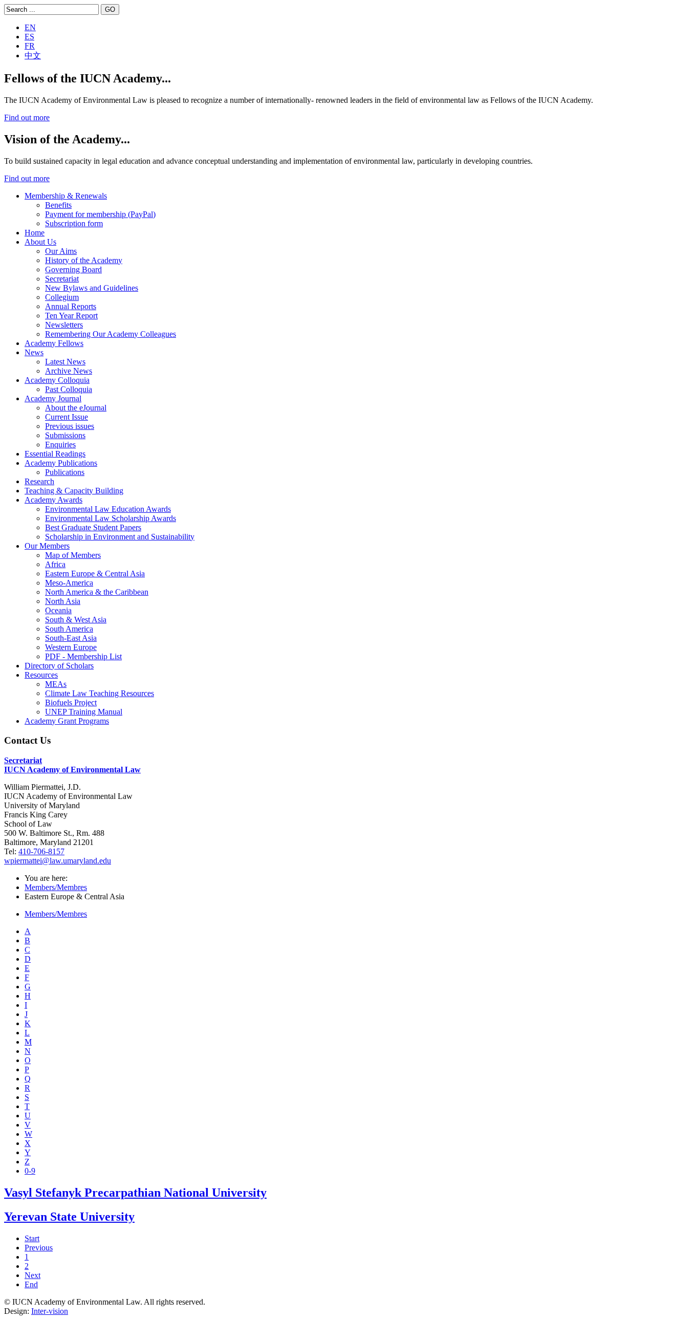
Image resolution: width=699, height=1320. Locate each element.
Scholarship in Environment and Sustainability (119, 536)
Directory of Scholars (59, 665)
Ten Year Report (71, 315)
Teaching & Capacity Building (74, 490)
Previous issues (69, 426)
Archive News (68, 370)
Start (32, 1238)
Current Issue (66, 417)
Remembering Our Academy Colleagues (110, 334)
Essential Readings (55, 453)
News (34, 352)
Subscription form (74, 223)
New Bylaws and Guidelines (91, 288)
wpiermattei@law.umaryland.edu (57, 860)
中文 (33, 55)
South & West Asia (75, 619)
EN (30, 27)
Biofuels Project (71, 702)
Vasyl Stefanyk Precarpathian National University (135, 1192)
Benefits (58, 205)
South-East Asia (71, 638)
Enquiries (60, 444)
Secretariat (62, 278)
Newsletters (64, 324)
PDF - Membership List (83, 656)
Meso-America (69, 582)
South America (69, 628)
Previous (39, 1247)
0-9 (30, 1170)
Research (39, 481)
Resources (41, 674)
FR (30, 45)
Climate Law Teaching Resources (99, 693)
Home (35, 232)
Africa (55, 564)
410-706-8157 (41, 851)
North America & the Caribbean (96, 592)
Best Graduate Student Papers (93, 527)
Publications (64, 472)
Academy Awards (53, 499)
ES (29, 36)
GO (110, 9)
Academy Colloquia (57, 380)
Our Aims (61, 251)
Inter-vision (49, 1311)
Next (32, 1275)
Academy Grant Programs (67, 721)
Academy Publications (61, 463)
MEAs (56, 684)
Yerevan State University (69, 1216)
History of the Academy (83, 260)
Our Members (47, 546)
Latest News (65, 361)
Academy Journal (53, 398)
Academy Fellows (54, 343)
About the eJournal (75, 407)
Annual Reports (70, 306)
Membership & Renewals (66, 195)
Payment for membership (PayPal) (100, 214)
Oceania (58, 610)
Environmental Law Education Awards (108, 509)
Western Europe (71, 647)
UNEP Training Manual (83, 711)
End (31, 1284)
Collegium (62, 297)
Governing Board (73, 269)
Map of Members (73, 555)
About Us (40, 241)
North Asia (62, 601)
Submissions (65, 435)
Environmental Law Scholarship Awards (110, 518)
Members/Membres (56, 887)
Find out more (27, 117)
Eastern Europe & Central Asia (95, 573)
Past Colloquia (68, 389)
